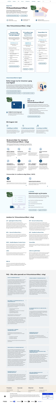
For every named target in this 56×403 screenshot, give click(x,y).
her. (35, 336)
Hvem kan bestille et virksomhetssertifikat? (16, 347)
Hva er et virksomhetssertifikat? (14, 277)
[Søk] (50, 1)
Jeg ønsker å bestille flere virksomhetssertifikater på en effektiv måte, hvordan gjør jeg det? (37, 351)
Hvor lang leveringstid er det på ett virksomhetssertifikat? (36, 373)
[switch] (22, 401)
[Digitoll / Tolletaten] (8, 149)
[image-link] (9, 2)
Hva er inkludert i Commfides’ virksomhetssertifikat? (13, 330)
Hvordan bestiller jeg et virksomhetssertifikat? (33, 333)
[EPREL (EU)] (8, 178)
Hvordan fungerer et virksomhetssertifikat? (37, 278)
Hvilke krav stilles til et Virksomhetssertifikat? (12, 372)
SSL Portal (19, 391)
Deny (47, 398)
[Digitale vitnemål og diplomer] (30, 178)
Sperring (29, 391)
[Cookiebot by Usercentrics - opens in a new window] (5, 401)
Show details (39, 401)
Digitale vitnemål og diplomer (35, 181)
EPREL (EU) (9, 181)
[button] (19, 1)
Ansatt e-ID (8, 391)
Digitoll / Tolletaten (10, 151)
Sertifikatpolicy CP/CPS (31, 390)
